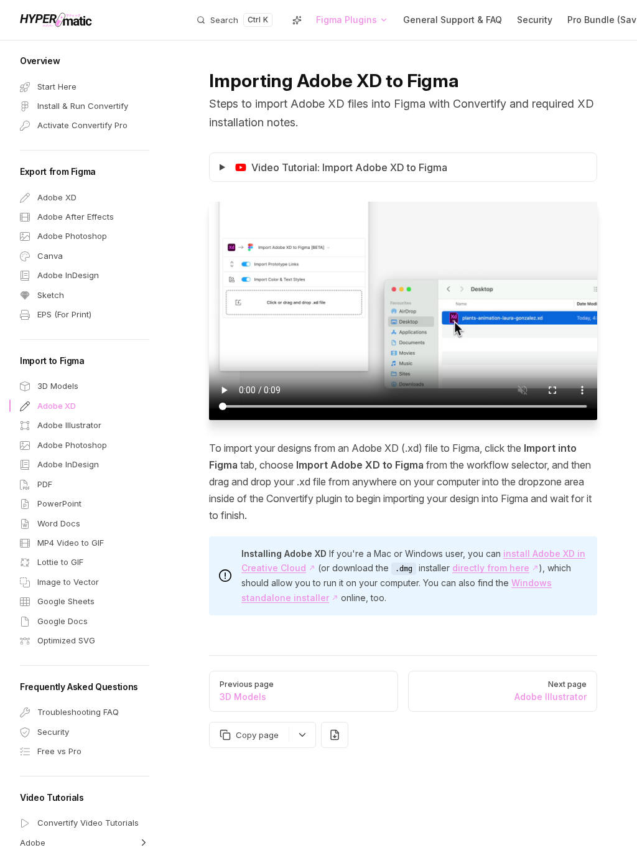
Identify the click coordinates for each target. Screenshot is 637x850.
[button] (84, 61)
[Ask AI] (297, 20)
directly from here (490, 568)
